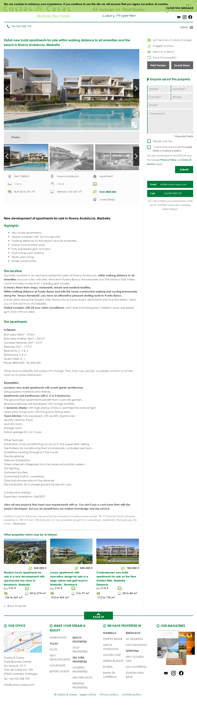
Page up (98, 617)
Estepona (132, 650)
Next (136, 88)
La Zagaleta (134, 639)
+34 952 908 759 (21, 26)
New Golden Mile (135, 659)
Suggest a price (163, 45)
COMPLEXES (57, 665)
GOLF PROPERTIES (80, 649)
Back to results (16, 606)
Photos (16, 137)
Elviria (108, 667)
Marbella (109, 633)
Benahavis (133, 633)
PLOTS (53, 649)
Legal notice (88, 694)
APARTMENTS (58, 637)
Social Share (182, 65)
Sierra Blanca (113, 661)
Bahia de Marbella (110, 675)
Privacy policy (109, 694)
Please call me (162, 141)
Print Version (158, 65)
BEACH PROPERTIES (80, 639)
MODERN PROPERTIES (80, 669)
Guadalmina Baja (135, 675)
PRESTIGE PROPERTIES (80, 685)
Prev (7, 88)
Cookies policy (131, 694)
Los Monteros (136, 667)
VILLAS (54, 643)
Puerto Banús (112, 639)
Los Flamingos (136, 645)
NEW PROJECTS (82, 677)
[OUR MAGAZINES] (173, 648)
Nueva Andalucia (110, 647)
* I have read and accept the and (172, 148)
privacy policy (173, 150)
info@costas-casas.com (19, 684)
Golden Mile (112, 655)
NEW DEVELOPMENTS (60, 657)
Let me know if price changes (172, 40)
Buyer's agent (59, 671)
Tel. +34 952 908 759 (17, 678)
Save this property (165, 57)
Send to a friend (163, 51)
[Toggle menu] (181, 27)
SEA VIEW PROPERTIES (80, 659)
